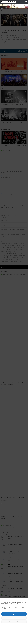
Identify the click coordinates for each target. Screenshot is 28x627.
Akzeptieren (14, 614)
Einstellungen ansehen (14, 622)
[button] (26, 599)
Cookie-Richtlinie (9, 625)
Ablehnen (14, 618)
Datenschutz (15, 625)
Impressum (20, 625)
